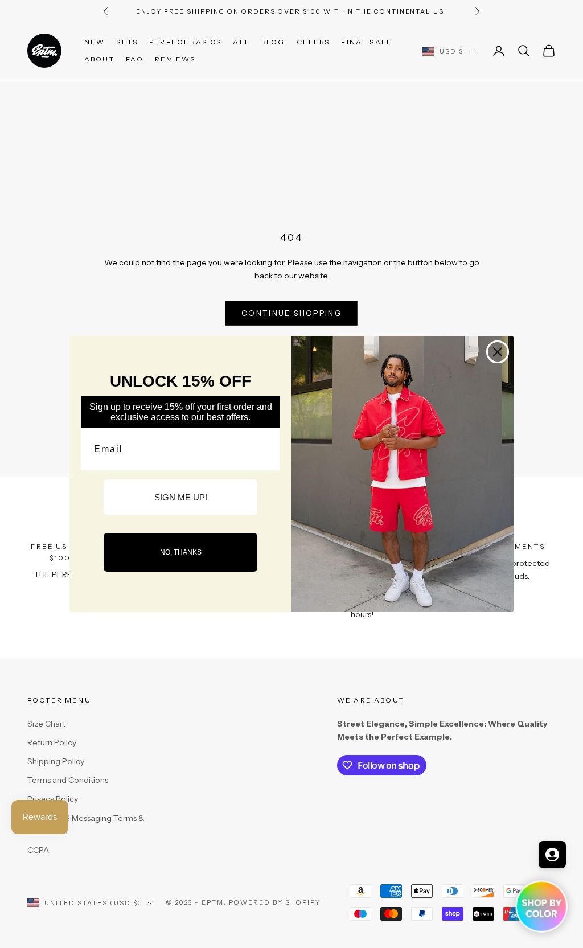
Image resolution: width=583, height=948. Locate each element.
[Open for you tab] (552, 854)
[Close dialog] (497, 352)
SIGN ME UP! (180, 497)
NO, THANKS (181, 552)
